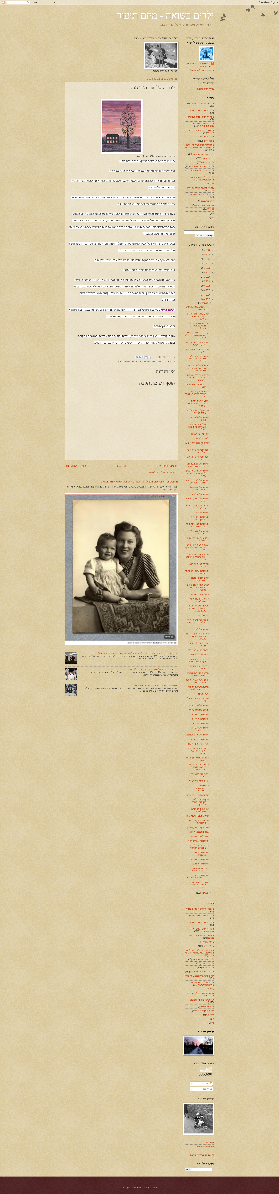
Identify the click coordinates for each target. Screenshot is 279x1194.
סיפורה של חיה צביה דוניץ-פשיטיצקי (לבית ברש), (197, 465)
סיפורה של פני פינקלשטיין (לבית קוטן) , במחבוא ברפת (197, 473)
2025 (207, 254)
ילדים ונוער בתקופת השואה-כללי (199, 170)
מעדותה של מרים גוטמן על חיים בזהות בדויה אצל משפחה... (198, 368)
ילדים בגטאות (208, 158)
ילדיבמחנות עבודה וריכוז (203, 154)
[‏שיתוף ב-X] (143, 357)
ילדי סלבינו (204, 615)
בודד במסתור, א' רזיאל (198, 832)
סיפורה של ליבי (202, 629)
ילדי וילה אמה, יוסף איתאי (197, 795)
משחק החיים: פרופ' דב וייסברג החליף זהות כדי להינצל (197, 358)
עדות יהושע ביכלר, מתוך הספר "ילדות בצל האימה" (198, 750)
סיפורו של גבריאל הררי (198, 739)
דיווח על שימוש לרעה (202, 1155)
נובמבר (204, 893)
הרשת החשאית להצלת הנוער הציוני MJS (198, 688)
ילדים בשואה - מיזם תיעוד (165, 14)
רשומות (206, 1083)
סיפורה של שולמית (200, 494)
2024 (207, 259)
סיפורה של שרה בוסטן (199, 705)
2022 (207, 268)
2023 (207, 263)
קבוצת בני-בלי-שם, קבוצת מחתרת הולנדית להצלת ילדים (197, 335)
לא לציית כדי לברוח (200, 434)
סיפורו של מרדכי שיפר (199, 714)
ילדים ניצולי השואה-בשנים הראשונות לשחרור (202, 178)
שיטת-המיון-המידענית (204, 205)
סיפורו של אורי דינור (200, 723)
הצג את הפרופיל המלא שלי (202, 70)
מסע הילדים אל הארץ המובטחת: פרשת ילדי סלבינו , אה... (198, 608)
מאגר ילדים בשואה (205, 89)
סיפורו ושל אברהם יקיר (198, 841)
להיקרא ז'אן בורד (201, 438)
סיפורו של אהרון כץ (200, 864)
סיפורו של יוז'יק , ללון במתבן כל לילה (200, 518)
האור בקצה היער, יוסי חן (198, 827)
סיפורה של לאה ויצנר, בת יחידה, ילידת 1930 (197, 481)
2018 (207, 286)
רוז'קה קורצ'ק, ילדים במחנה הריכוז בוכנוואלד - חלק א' (197, 403)
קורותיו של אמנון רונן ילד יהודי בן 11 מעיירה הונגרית (198, 884)
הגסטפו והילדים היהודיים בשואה (200, 103)
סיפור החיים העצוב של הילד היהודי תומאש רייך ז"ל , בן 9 (153, 669)
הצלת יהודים (208, 136)
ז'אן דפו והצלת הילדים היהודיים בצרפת (199, 869)
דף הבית (121, 465)
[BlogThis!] (146, 357)
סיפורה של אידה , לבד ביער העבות (199, 532)
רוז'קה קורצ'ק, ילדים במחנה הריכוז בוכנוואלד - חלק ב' (197, 394)
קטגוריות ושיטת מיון (205, 1146)
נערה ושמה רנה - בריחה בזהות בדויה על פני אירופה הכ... (198, 377)
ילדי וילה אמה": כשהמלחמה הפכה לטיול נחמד (199, 788)
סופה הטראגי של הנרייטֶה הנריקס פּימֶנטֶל (197, 343)
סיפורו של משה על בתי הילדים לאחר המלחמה (197, 876)
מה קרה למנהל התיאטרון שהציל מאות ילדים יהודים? (197, 326)
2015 (207, 299)
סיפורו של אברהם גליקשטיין (201, 853)
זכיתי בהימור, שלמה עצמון (197, 816)
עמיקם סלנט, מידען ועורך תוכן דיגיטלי (198, 64)
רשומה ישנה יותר (75, 465)
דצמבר (204, 303)
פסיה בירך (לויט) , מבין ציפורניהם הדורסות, (198, 846)
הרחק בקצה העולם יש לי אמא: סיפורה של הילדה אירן (197, 557)
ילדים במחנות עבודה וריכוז (202, 166)
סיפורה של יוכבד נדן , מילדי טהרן (199, 729)
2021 (207, 272)
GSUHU (210, 209)
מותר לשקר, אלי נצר (200, 836)
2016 (207, 295)
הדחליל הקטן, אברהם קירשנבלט (199, 821)
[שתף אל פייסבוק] (139, 357)
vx (213, 217)
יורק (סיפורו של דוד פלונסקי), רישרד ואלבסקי (200, 802)
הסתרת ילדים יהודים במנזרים (156, 361)
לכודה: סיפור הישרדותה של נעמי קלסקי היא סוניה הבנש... (198, 767)
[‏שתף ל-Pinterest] (136, 357)
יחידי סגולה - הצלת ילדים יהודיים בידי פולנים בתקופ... (197, 636)
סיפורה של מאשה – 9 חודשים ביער (199, 488)
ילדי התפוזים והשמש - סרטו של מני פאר (199, 579)
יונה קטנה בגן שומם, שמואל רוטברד (200, 810)
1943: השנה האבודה (200, 594)
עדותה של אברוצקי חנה (198, 650)
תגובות (206, 1089)
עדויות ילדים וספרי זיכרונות (129, 361)
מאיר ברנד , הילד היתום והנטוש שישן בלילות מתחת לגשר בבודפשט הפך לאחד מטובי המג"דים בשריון (133, 653)
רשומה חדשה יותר (167, 465)
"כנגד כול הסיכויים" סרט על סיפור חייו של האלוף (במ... (197, 547)
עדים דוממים (208, 201)
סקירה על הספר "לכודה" (198, 744)
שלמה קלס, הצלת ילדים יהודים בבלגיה (198, 411)
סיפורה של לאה (202, 512)
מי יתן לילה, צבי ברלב (199, 781)
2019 (207, 281)
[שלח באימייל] (149, 357)
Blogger (126, 1187)
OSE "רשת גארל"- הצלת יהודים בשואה (197, 681)
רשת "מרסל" (203, 694)
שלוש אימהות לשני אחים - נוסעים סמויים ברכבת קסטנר (197, 587)
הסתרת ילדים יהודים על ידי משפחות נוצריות (202, 124)
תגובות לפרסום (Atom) (159, 472)
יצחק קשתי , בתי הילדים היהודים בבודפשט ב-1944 (198, 316)
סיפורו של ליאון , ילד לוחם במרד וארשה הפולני (197, 525)
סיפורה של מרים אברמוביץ (197, 735)
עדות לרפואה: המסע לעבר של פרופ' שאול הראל (198, 427)
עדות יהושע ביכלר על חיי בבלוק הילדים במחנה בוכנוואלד (198, 622)
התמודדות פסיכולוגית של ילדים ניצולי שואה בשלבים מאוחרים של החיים (199, 147)
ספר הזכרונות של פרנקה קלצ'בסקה (198, 451)
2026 (207, 250)
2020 (207, 277)
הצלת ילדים (208, 141)
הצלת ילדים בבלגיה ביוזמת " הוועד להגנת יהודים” (156, 685)
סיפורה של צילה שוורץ (199, 710)
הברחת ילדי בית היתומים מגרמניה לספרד (197, 674)
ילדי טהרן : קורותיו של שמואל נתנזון (199, 600)
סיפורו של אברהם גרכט (198, 859)
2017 (207, 290)
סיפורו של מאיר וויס (200, 719)
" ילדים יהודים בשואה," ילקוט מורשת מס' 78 (198, 660)
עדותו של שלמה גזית (199, 654)
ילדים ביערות (208, 162)
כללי (212, 184)
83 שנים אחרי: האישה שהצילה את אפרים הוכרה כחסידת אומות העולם (139, 481)
